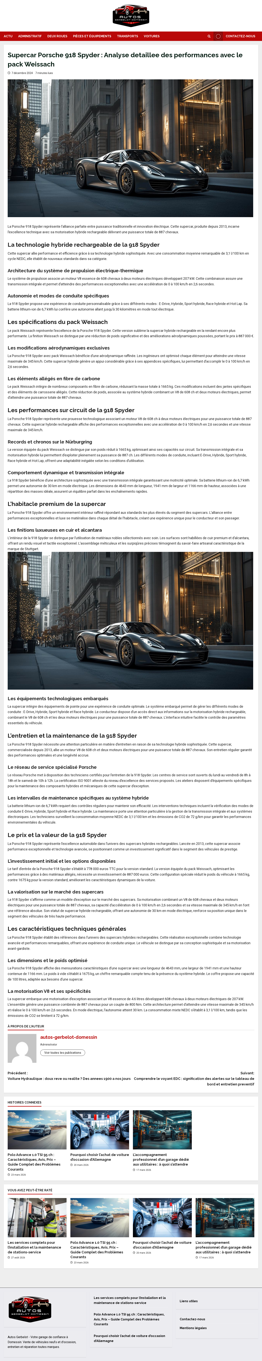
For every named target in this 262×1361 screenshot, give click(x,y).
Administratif (30, 36)
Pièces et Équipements (92, 36)
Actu (8, 36)
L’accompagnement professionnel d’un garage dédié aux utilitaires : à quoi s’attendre (161, 1159)
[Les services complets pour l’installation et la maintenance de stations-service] (37, 1217)
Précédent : (69, 1076)
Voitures (152, 36)
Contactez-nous (240, 36)
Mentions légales (193, 1328)
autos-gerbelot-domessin (68, 1037)
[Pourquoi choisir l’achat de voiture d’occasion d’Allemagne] (99, 1129)
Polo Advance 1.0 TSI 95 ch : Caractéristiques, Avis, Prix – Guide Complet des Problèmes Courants (129, 1319)
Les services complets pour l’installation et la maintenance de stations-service (34, 1247)
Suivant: (194, 1078)
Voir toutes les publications (62, 1053)
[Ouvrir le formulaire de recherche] (209, 36)
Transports (127, 36)
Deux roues (57, 36)
